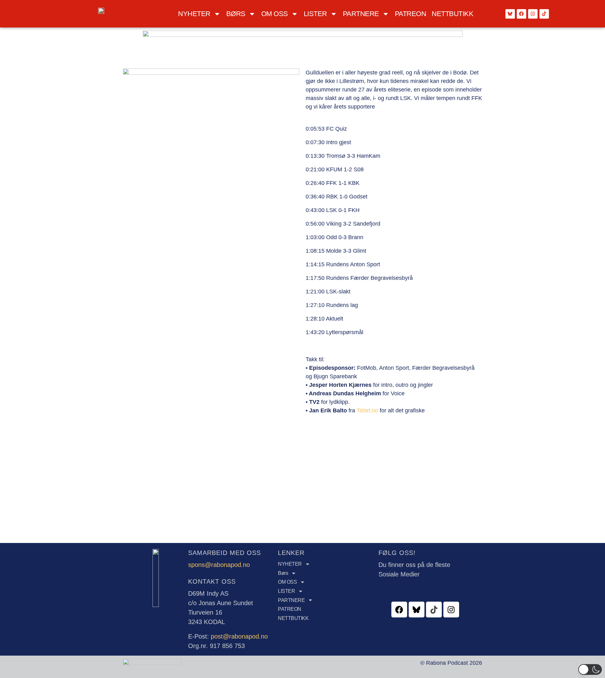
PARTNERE (361, 14)
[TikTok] (544, 14)
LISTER (315, 14)
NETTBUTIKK (452, 14)
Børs (235, 14)
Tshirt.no (367, 410)
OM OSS (274, 14)
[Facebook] (521, 14)
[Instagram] (533, 14)
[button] (590, 669)
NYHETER (194, 14)
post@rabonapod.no (239, 636)
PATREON (410, 14)
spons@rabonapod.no (219, 564)
